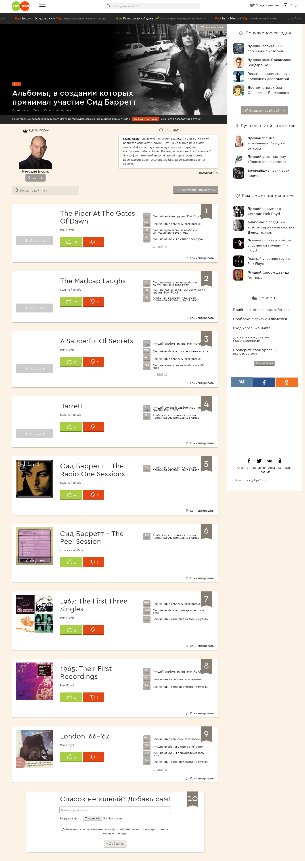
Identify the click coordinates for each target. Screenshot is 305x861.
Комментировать (201, 258)
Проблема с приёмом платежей (260, 319)
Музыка (66, 110)
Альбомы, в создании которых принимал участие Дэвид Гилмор (176, 298)
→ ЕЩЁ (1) (160, 769)
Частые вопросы (263, 467)
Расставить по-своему (197, 190)
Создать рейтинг (268, 5)
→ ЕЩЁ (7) (160, 247)
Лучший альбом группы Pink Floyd (177, 216)
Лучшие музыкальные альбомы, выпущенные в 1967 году (175, 231)
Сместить (35, 177)
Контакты (284, 467)
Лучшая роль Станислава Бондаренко (269, 62)
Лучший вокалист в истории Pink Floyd (264, 211)
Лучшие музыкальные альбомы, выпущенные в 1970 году (175, 283)
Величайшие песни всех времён (268, 173)
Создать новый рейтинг (267, 110)
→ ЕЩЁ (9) (160, 374)
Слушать (37, 240)
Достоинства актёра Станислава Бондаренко (268, 90)
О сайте (242, 467)
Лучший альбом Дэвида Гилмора (268, 275)
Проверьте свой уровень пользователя (255, 352)
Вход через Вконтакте (251, 328)
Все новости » (264, 363)
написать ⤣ (208, 173)
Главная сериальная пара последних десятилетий (269, 76)
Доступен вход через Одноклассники (251, 339)
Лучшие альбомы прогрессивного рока (181, 351)
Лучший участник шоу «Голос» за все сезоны (267, 159)
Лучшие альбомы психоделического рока (178, 611)
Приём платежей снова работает (261, 309)
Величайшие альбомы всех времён (177, 224)
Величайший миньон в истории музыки (181, 619)
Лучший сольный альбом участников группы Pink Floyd (179, 291)
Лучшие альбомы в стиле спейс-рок (178, 239)
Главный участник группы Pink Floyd (269, 261)
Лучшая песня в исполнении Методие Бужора (266, 143)
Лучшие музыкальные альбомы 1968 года (178, 366)
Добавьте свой (145, 119)
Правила (264, 472)
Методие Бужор (35, 171)
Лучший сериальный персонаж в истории (266, 48)
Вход (293, 5)
